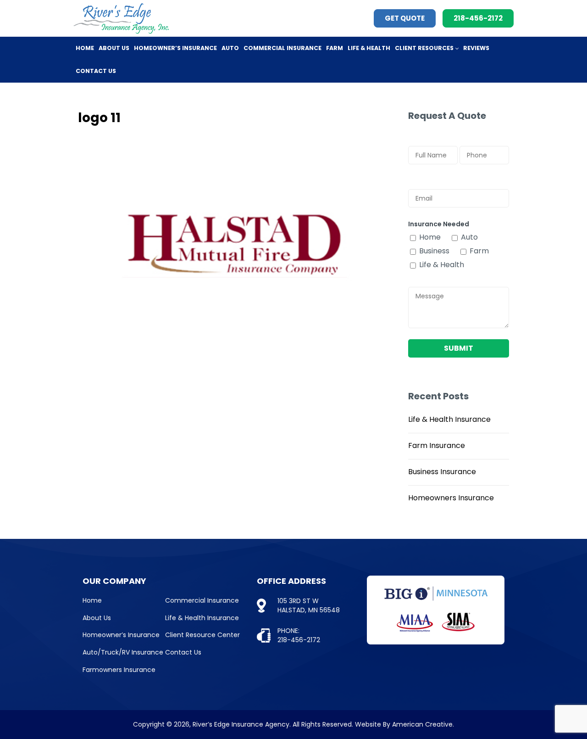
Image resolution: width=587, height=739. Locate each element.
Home (92, 600)
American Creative (422, 724)
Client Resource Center (202, 634)
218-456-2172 (478, 18)
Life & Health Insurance (449, 419)
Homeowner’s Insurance (121, 634)
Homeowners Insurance (451, 498)
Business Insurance (442, 471)
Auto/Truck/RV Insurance (123, 652)
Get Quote (405, 18)
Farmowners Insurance (119, 669)
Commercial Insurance (202, 600)
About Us (97, 617)
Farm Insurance (436, 445)
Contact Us (183, 652)
